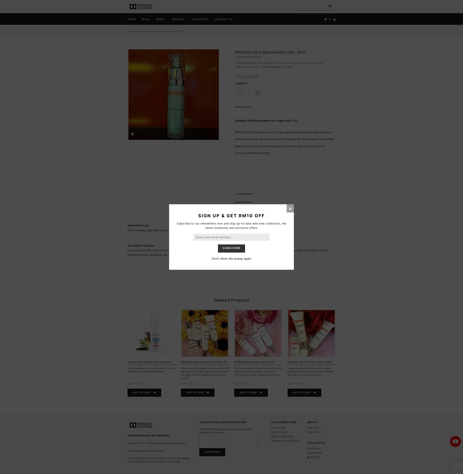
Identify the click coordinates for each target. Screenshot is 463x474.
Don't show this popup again (231, 258)
